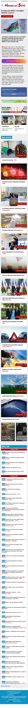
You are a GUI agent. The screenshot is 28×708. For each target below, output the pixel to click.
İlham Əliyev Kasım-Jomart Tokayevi (13, 588)
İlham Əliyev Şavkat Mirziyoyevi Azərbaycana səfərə (11, 642)
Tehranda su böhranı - (11, 593)
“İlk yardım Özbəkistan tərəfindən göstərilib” (12, 561)
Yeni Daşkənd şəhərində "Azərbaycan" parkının (13, 503)
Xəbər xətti (7, 1)
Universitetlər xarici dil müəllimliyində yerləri (13, 463)
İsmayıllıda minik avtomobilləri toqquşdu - (14, 622)
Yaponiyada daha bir (12, 612)
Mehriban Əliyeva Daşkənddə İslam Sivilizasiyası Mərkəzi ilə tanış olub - (13, 515)
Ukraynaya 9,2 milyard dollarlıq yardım (13, 637)
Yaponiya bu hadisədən (11, 467)
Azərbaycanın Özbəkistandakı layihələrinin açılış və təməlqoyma (14, 627)
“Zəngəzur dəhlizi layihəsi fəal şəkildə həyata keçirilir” (13, 647)
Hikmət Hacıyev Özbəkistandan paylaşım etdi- (14, 608)
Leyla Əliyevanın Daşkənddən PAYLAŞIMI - (11, 617)
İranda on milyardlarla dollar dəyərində (13, 632)
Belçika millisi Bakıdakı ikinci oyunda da (14, 672)
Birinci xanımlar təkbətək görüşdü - (12, 603)
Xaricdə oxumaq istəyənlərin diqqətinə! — (13, 453)
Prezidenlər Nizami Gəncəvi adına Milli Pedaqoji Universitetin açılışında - (13, 577)
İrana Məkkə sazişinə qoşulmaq (13, 677)
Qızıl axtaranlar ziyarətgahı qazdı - (12, 545)
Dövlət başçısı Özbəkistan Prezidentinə (14, 657)
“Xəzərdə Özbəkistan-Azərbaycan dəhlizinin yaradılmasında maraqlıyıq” (12, 652)
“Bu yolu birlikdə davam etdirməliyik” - (13, 566)
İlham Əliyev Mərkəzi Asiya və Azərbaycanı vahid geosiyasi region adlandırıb (13, 662)
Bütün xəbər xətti (5, 686)
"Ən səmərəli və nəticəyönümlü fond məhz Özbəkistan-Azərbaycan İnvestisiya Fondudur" (13, 551)
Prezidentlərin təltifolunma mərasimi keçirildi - (13, 479)
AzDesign (11, 701)
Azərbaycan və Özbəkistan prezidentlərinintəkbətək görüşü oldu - (13, 682)
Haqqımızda (12, 1)
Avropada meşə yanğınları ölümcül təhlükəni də (12, 525)
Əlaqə (15, 1)
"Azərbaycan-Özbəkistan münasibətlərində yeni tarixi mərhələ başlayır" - (13, 509)
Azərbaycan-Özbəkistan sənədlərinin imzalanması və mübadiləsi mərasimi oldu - (13, 572)
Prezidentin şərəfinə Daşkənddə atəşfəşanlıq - (12, 498)
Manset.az (5, 47)
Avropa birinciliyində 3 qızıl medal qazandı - (12, 530)
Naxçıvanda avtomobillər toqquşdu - (13, 535)
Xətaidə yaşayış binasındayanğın (12, 484)
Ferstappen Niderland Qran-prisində (13, 472)
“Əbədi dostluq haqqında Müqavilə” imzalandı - (13, 667)
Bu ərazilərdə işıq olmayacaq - (11, 489)
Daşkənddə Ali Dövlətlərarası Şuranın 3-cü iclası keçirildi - (14, 540)
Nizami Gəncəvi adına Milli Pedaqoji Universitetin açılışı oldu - (13, 520)
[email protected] (17, 694)
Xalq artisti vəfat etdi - (11, 494)
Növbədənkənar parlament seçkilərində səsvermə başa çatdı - (13, 598)
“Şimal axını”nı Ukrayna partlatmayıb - (13, 556)
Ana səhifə (3, 1)
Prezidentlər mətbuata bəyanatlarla (14, 582)
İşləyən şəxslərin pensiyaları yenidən (13, 458)
